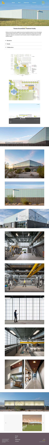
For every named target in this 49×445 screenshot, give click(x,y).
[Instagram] (43, 439)
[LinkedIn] (44, 439)
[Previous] (6, 423)
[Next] (43, 423)
